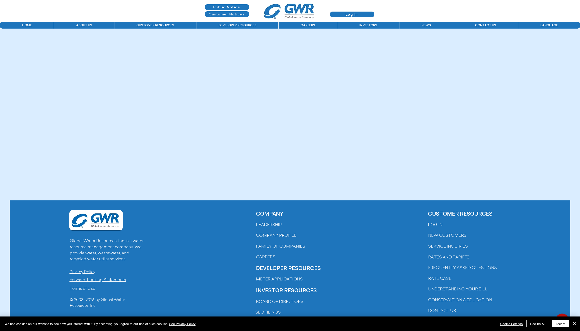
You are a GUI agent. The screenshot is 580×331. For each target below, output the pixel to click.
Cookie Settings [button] (511, 323)
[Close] (574, 323)
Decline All (537, 323)
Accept (560, 323)
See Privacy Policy (182, 323)
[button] (84, 25)
